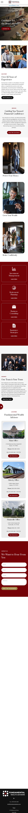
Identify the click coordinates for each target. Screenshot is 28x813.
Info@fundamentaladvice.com (14, 804)
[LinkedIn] (14, 798)
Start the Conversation (9, 588)
